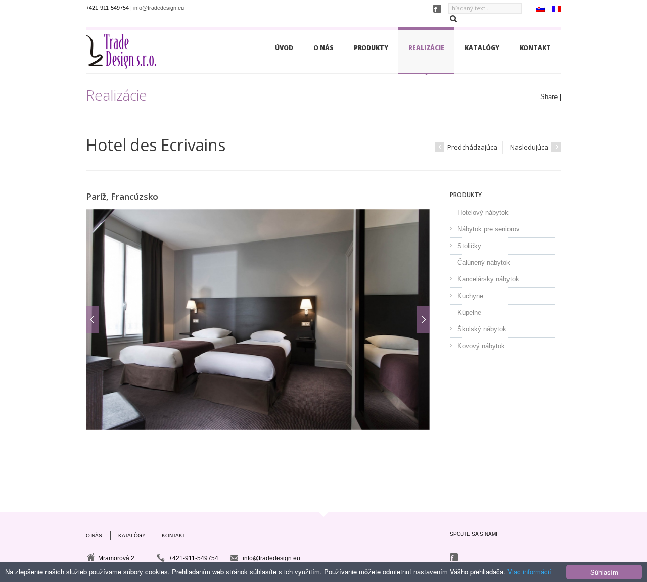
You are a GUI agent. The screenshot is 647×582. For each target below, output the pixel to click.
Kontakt (535, 47)
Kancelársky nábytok (488, 279)
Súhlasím (604, 572)
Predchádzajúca (471, 147)
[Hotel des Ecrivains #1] (258, 319)
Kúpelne (469, 312)
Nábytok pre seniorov (488, 229)
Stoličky (469, 246)
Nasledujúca (530, 147)
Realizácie (426, 47)
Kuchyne (470, 296)
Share (549, 97)
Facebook (455, 557)
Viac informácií (529, 571)
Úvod (284, 47)
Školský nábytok (481, 329)
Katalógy (482, 47)
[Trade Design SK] (121, 54)
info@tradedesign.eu (158, 8)
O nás (323, 47)
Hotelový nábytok (483, 212)
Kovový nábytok (481, 346)
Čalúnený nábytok (483, 262)
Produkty (371, 47)
